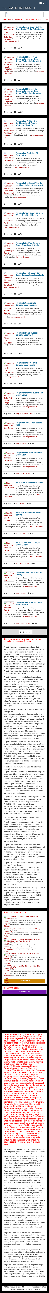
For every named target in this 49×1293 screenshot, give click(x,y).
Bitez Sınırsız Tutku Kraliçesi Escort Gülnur (28, 543)
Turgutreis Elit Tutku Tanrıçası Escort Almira (29, 603)
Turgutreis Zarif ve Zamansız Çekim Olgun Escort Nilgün (29, 244)
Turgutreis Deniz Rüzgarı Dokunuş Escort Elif (27, 334)
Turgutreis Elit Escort (23, 473)
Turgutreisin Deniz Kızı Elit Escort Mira (27, 154)
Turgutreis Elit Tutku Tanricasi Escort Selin (29, 453)
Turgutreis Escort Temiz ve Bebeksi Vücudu (24, 953)
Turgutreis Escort (19, 8)
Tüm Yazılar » (24, 981)
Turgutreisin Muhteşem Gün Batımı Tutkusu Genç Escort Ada (30, 274)
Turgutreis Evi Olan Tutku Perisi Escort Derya (29, 394)
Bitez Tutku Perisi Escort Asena (29, 482)
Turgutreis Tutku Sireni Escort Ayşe (29, 423)
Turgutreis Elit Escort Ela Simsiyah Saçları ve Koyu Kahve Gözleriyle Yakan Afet (28, 59)
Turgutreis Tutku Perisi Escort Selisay (29, 573)
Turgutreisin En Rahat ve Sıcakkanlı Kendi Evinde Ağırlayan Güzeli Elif (26, 123)
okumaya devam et (12, 41)
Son (30, 632)
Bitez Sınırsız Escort (22, 563)
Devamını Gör (24, 992)
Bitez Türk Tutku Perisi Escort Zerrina (28, 513)
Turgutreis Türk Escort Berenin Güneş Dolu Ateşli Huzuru (29, 214)
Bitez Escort (20, 503)
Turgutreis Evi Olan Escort (24, 414)
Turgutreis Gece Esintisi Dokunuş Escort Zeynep (26, 304)
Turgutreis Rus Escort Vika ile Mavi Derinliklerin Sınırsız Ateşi (29, 184)
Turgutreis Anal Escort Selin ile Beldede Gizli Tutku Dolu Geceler (30, 28)
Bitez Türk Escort (21, 533)
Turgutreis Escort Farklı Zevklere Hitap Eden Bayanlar (25, 966)
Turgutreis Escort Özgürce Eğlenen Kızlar (24, 916)
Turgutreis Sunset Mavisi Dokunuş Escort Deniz (26, 364)
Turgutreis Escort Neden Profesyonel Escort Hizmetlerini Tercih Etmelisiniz (25, 940)
